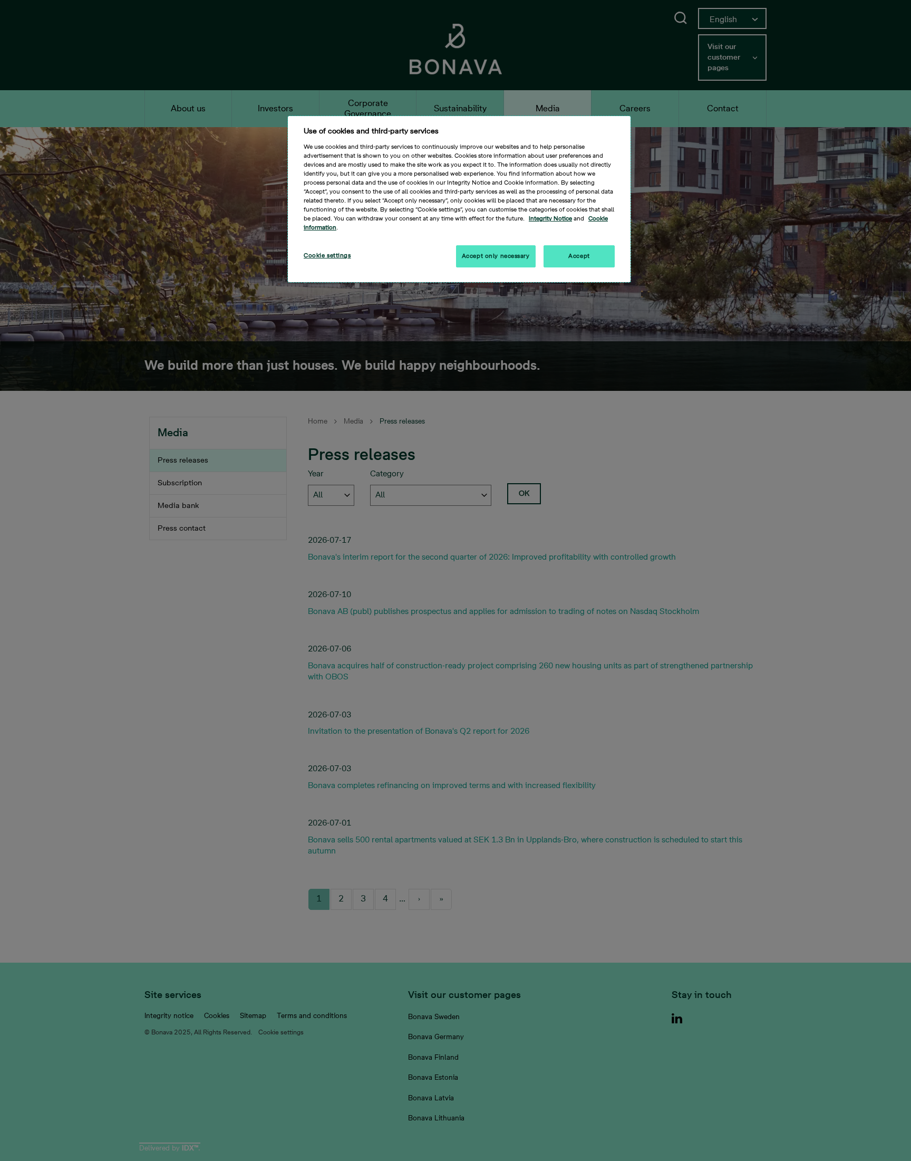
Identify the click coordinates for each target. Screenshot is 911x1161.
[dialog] (459, 199)
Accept (578, 256)
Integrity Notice (550, 219)
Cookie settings (327, 255)
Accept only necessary (496, 256)
